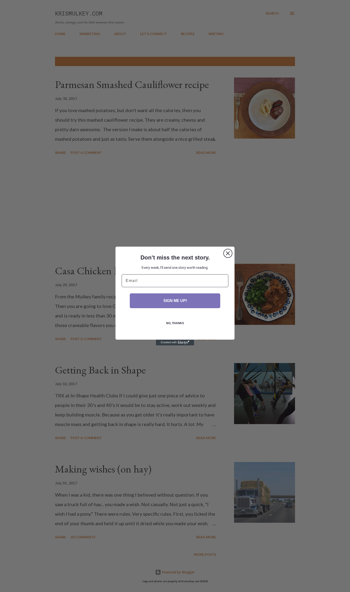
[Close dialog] (228, 253)
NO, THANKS (175, 323)
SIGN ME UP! (175, 301)
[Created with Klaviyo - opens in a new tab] (175, 342)
